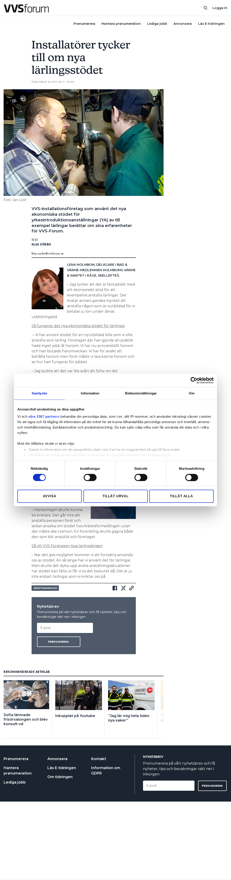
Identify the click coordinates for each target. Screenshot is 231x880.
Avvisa (49, 496)
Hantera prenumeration (121, 24)
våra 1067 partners (44, 416)
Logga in (220, 8)
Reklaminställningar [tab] (141, 393)
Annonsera (182, 24)
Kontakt (98, 759)
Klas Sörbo (41, 244)
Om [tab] (191, 393)
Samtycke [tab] (39, 393)
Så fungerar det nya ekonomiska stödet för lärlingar (78, 326)
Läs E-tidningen (211, 24)
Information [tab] (90, 393)
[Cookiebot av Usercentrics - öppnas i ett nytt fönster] (194, 380)
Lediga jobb (157, 24)
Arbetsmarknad (45, 588)
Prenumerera (84, 24)
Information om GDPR (105, 770)
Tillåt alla (181, 496)
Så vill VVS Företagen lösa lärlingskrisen (67, 546)
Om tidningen (60, 777)
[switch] (90, 477)
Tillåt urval (115, 496)
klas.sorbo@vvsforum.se (48, 253)
